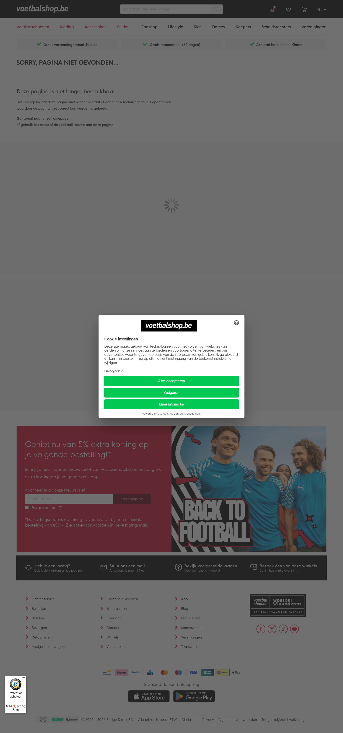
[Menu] (23, 678)
